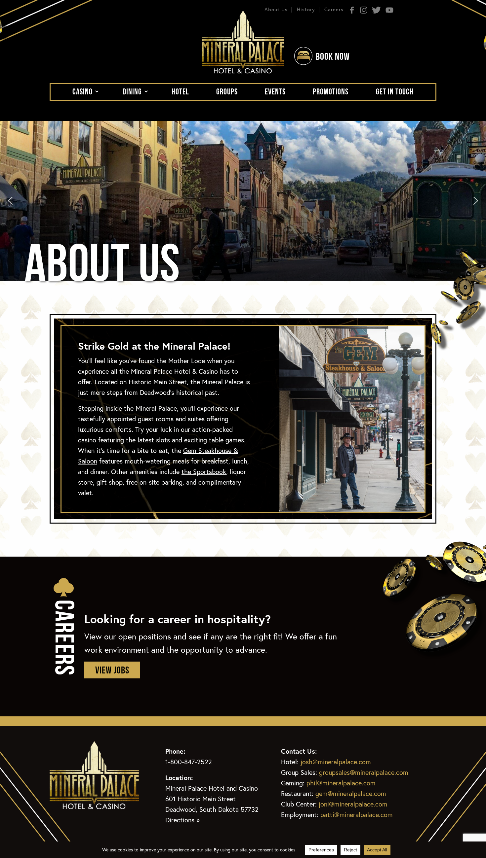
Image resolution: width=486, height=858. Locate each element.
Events (275, 92)
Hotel (180, 92)
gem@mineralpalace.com (350, 793)
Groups (227, 92)
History (306, 9)
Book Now (333, 57)
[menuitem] (84, 92)
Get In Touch (395, 92)
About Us (276, 9)
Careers (334, 9)
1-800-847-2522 (188, 761)
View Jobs (112, 671)
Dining (132, 92)
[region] (243, 201)
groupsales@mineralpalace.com (363, 772)
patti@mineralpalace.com (356, 814)
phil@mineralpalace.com (341, 782)
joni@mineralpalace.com (353, 804)
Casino (82, 92)
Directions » (182, 819)
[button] (10, 200)
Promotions (330, 92)
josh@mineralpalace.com (336, 761)
